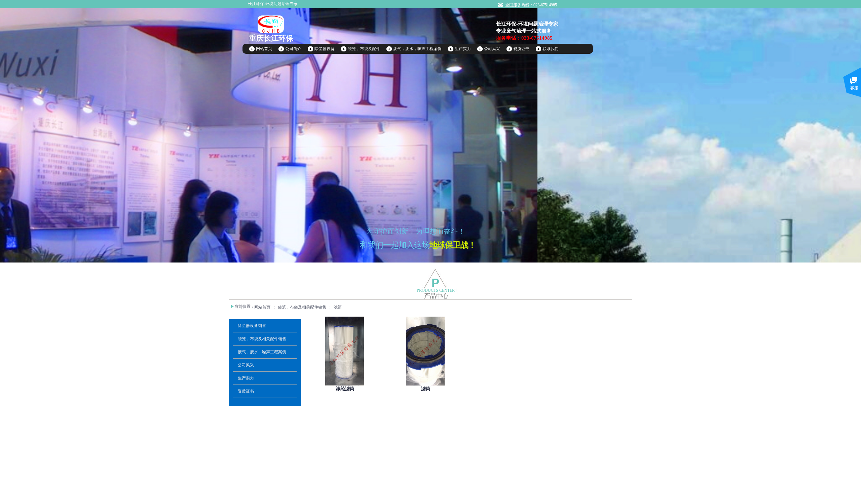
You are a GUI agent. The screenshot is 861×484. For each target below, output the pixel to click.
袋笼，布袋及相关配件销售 (302, 307)
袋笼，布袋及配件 (364, 48)
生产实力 (463, 48)
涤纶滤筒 (345, 388)
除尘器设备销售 (252, 325)
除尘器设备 (324, 48)
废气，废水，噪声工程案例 (417, 48)
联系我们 (550, 48)
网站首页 (264, 48)
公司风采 (492, 48)
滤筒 (338, 307)
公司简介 (293, 48)
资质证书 (521, 48)
